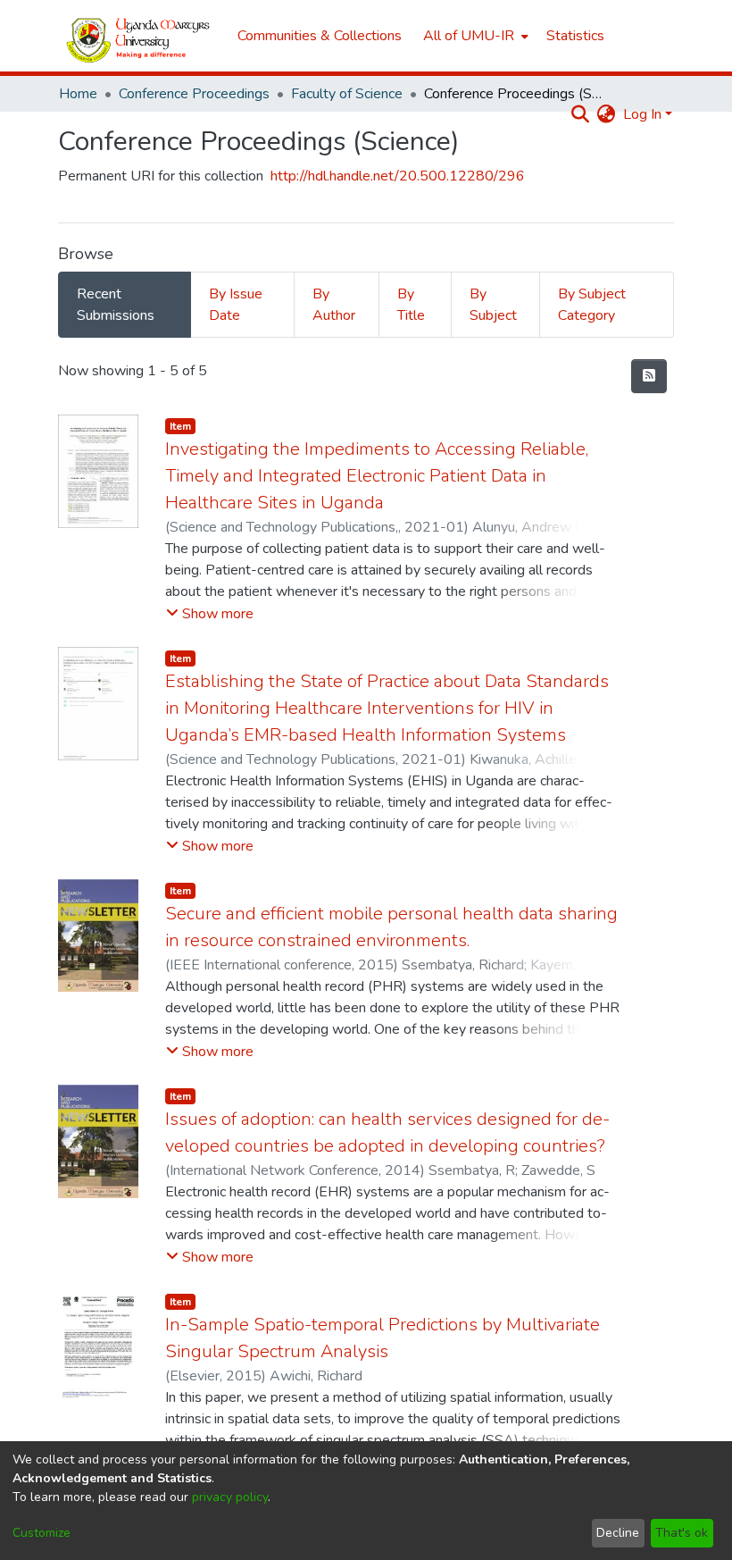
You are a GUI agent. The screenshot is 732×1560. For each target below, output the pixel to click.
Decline (617, 1532)
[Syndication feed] (649, 376)
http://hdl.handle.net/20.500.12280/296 (397, 176)
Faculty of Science (347, 94)
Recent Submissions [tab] (115, 304)
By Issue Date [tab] (235, 304)
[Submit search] (581, 114)
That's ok (681, 1532)
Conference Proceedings (194, 94)
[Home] (139, 36)
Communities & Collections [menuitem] (319, 36)
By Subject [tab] (493, 304)
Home (78, 94)
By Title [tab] (411, 304)
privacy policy (230, 1497)
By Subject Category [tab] (592, 304)
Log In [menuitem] (642, 114)
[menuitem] (474, 35)
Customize (41, 1532)
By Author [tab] (333, 304)
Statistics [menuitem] (575, 36)
